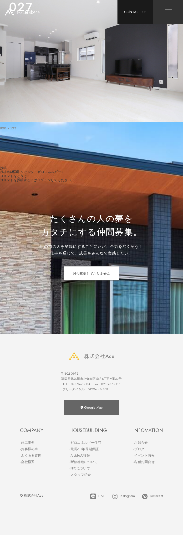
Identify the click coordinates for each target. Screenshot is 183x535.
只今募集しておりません (91, 273)
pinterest (156, 496)
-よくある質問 (30, 455)
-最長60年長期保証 (84, 449)
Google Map (92, 407)
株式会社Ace (99, 356)
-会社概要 (27, 461)
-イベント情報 (144, 455)
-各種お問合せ (144, 461)
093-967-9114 (80, 384)
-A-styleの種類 (79, 455)
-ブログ (138, 449)
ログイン (44, 180)
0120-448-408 (98, 389)
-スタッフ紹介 (80, 474)
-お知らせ (140, 442)
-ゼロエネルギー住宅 (85, 442)
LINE (101, 496)
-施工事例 (27, 442)
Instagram (127, 496)
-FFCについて (79, 468)
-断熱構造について (83, 461)
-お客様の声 (29, 449)
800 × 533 (8, 128)
